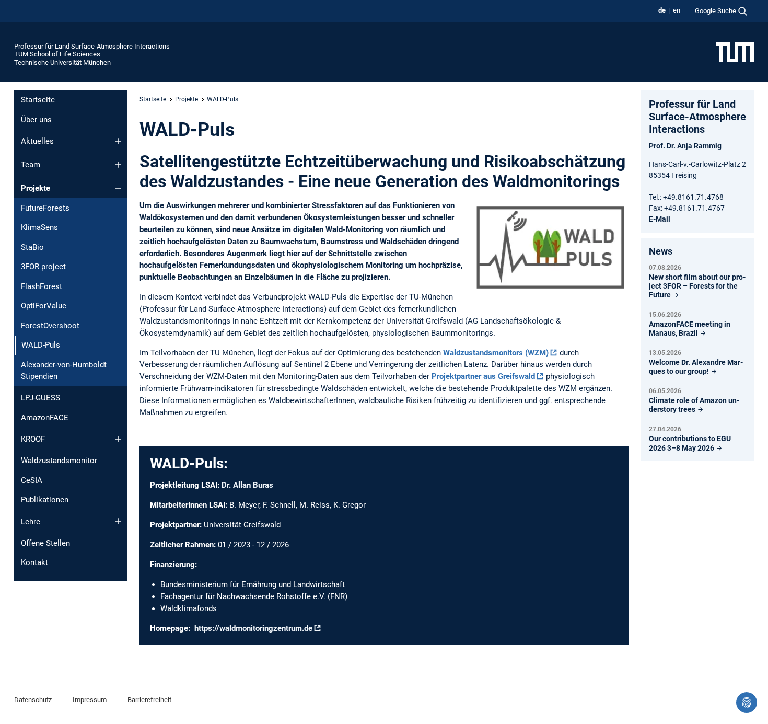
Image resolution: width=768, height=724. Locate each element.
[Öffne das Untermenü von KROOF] (118, 439)
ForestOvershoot (50, 325)
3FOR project (43, 266)
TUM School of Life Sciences (57, 54)
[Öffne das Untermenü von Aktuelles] (118, 141)
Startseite (38, 100)
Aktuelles (37, 141)
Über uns (36, 119)
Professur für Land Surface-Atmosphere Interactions (92, 46)
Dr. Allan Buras (247, 485)
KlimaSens (39, 227)
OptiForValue (43, 306)
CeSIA (31, 480)
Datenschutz (33, 700)
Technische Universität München (62, 62)
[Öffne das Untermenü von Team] (118, 164)
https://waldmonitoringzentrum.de (253, 628)
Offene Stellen (45, 543)
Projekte (35, 188)
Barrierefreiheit (149, 700)
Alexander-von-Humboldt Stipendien (64, 371)
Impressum (90, 700)
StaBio (32, 247)
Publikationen (44, 499)
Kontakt (34, 562)
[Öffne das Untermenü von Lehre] (118, 521)
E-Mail (659, 219)
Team (30, 164)
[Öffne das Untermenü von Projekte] (118, 188)
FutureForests (45, 208)
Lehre (30, 521)
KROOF (33, 439)
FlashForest (41, 286)
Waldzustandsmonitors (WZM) (496, 353)
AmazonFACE (44, 417)
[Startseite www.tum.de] (735, 51)
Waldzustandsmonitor (59, 460)
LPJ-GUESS (40, 398)
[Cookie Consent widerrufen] (746, 702)
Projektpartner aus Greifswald (483, 376)
